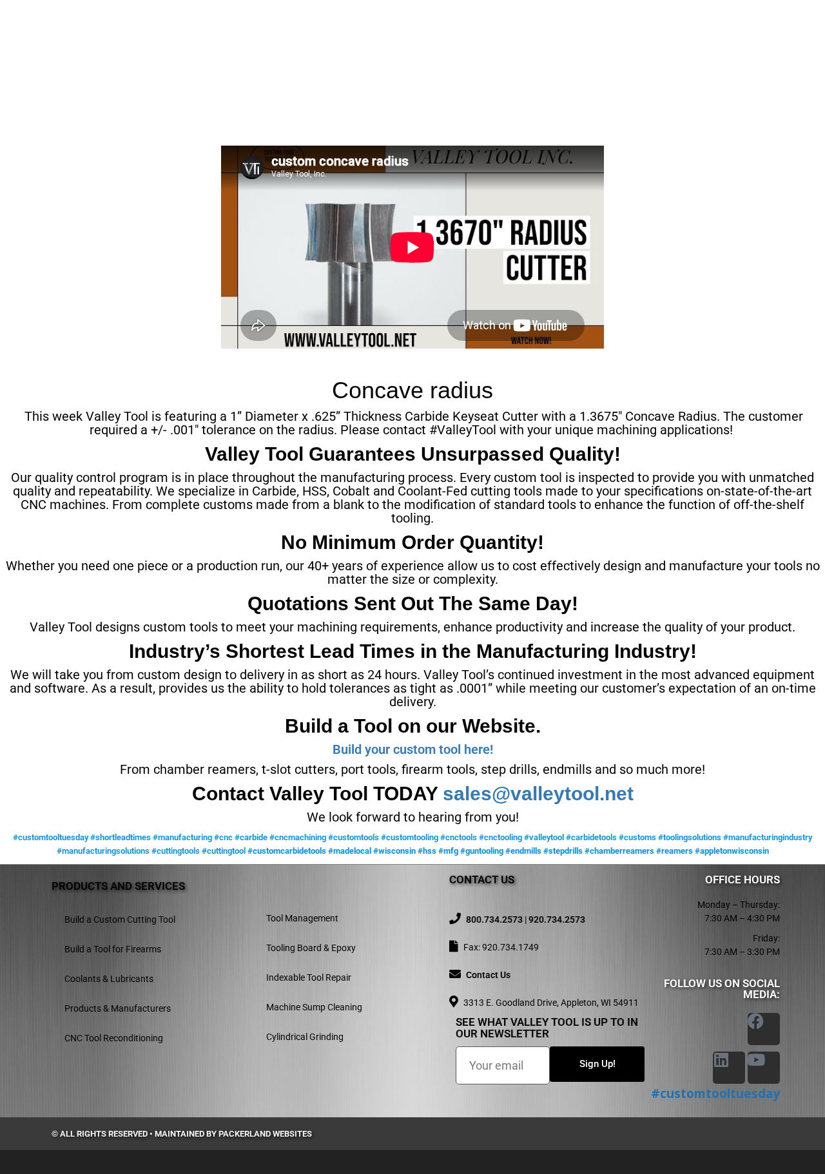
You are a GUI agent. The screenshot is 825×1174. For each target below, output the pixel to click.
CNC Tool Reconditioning (113, 1038)
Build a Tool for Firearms (112, 949)
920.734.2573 (557, 919)
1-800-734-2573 (192, 55)
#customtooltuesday (50, 837)
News (621, 43)
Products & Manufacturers (117, 1008)
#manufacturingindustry (767, 837)
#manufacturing (182, 837)
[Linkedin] (729, 1068)
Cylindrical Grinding (305, 1037)
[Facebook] (764, 1029)
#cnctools (458, 837)
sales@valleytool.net (538, 793)
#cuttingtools (175, 851)
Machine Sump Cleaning (314, 1007)
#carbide (251, 837)
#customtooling (409, 837)
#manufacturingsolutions (103, 851)
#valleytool (544, 837)
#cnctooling (500, 837)
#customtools (353, 837)
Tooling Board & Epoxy (311, 948)
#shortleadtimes (120, 837)
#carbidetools (591, 837)
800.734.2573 (494, 919)
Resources (677, 43)
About (362, 43)
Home (314, 43)
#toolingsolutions (689, 837)
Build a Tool (557, 43)
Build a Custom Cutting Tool (119, 919)
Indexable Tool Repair (308, 977)
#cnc (223, 837)
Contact (758, 43)
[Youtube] (764, 1068)
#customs (637, 837)
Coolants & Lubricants (108, 979)
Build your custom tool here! (413, 749)
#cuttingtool (224, 851)
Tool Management (302, 918)
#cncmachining (297, 837)
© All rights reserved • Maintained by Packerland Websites (182, 1134)
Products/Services (444, 43)
